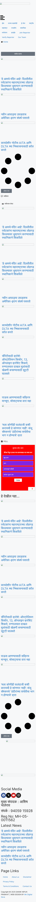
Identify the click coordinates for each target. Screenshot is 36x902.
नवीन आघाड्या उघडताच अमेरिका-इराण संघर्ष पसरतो (15, 116)
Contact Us (27, 886)
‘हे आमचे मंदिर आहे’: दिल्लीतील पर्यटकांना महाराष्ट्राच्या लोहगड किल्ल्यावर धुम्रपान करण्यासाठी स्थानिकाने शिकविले (17, 84)
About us (15, 877)
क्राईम (13, 33)
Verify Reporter (8, 37)
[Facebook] (3, 795)
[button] (6, 191)
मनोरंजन (4, 33)
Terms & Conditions (11, 886)
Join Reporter (24, 33)
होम (3, 23)
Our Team (22, 37)
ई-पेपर (23, 23)
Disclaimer (27, 877)
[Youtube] (13, 795)
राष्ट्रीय (31, 23)
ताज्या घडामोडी (12, 23)
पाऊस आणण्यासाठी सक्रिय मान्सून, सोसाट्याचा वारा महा (16, 399)
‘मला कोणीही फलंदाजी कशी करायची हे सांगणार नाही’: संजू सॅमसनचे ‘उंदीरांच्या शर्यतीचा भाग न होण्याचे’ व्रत (17, 430)
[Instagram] (18, 795)
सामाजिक (23, 28)
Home (5, 877)
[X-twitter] (8, 795)
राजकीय (13, 28)
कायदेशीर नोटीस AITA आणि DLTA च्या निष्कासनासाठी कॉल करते (17, 146)
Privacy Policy (8, 882)
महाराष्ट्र (4, 28)
